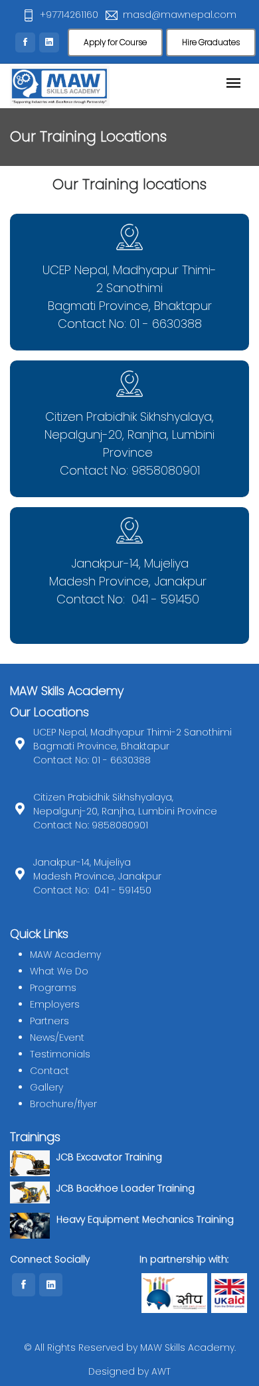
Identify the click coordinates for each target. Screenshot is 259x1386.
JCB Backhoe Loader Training (125, 1188)
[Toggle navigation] (233, 84)
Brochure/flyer (63, 1104)
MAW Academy (65, 954)
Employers (55, 1004)
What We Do (59, 971)
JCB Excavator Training (109, 1157)
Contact (49, 1070)
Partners (49, 1021)
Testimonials (60, 1054)
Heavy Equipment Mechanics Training (145, 1219)
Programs (53, 987)
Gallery (46, 1087)
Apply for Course (115, 42)
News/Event (57, 1037)
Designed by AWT (129, 1371)
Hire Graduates (211, 42)
